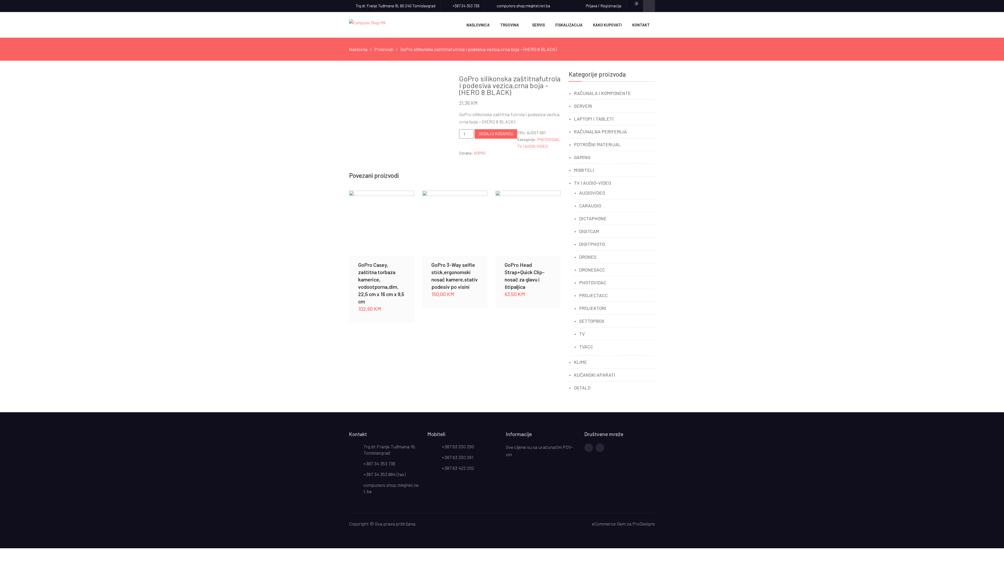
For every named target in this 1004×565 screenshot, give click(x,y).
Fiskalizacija (569, 24)
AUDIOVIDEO (592, 193)
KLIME (580, 362)
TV (582, 334)
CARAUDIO (590, 205)
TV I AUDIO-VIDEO (532, 146)
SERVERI (583, 106)
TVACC (586, 346)
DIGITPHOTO (592, 244)
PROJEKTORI (592, 308)
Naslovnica (478, 24)
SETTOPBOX (591, 321)
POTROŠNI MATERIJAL (597, 144)
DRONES (587, 257)
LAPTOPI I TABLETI (594, 119)
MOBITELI (584, 170)
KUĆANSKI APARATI (594, 375)
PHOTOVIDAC (548, 139)
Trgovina (509, 24)
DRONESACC (592, 270)
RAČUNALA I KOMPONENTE (602, 93)
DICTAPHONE (593, 218)
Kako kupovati (607, 24)
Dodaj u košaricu (496, 133)
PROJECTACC (593, 295)
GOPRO (480, 153)
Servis (538, 24)
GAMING (582, 157)
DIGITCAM (589, 231)
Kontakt (641, 24)
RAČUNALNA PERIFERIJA (600, 131)
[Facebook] (588, 447)
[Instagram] (600, 447)
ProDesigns (643, 524)
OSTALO (582, 388)
